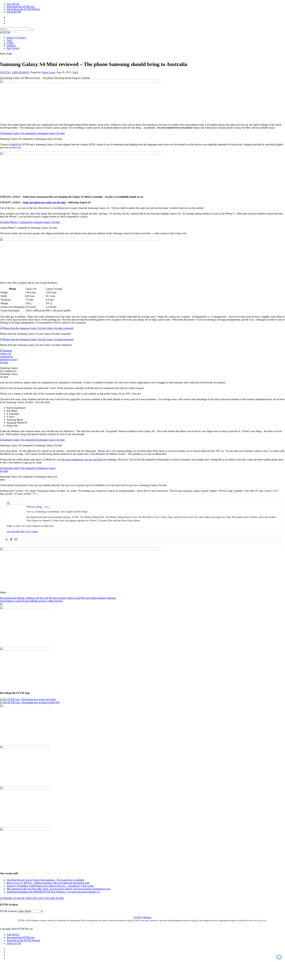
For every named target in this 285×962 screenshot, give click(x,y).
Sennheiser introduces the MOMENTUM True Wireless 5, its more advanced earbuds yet (53, 891)
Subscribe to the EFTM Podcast (23, 9)
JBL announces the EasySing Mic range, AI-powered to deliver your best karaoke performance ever (58, 888)
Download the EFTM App (20, 6)
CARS (10, 42)
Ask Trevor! (13, 3)
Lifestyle (11, 45)
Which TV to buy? (16, 37)
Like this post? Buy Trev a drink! (22, 531)
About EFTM (14, 11)
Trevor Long (48, 72)
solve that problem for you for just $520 (81, 459)
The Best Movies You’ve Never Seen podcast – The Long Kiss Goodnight (45, 880)
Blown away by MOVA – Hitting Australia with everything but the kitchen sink (48, 883)
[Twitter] (6, 539)
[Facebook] (11, 539)
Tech (9, 40)
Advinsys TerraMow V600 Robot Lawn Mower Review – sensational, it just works (50, 885)
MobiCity (16, 144)
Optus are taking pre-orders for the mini (44, 202)
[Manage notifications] (279, 957)
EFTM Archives (8, 911)
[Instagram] (15, 539)
